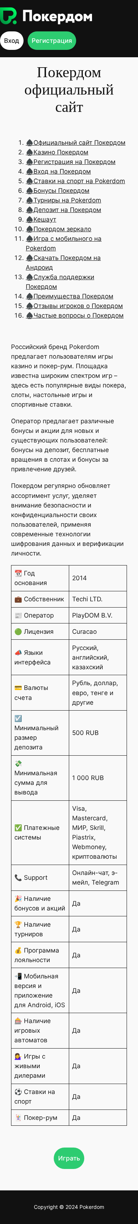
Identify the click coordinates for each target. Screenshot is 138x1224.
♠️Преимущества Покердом (69, 296)
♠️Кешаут (41, 219)
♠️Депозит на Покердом (63, 209)
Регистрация (52, 40)
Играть (69, 1158)
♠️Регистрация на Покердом (71, 161)
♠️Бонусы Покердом (57, 190)
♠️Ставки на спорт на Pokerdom (75, 181)
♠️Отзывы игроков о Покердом (74, 306)
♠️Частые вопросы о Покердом (75, 315)
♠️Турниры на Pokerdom (63, 200)
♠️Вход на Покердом (58, 171)
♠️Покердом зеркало (58, 229)
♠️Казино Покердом (57, 152)
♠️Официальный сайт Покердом (75, 142)
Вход (11, 40)
